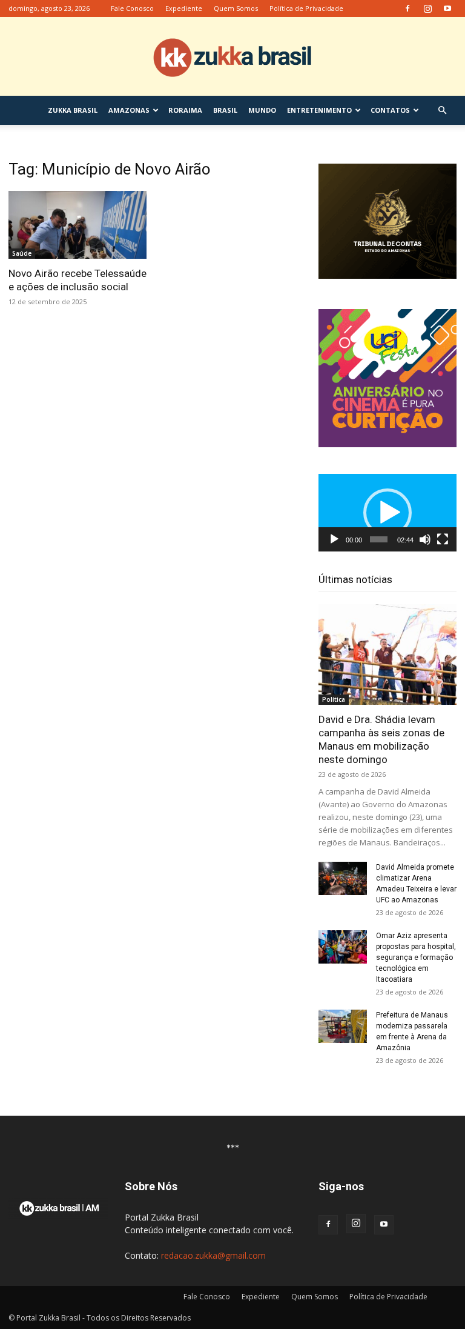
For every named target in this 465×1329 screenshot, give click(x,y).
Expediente (183, 8)
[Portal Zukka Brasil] (232, 57)
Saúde (21, 253)
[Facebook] (407, 8)
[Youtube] (447, 8)
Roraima (185, 110)
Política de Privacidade (306, 8)
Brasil (225, 110)
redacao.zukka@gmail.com (213, 1255)
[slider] (379, 539)
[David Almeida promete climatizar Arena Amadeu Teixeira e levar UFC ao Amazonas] (342, 878)
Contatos (390, 110)
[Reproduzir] (334, 539)
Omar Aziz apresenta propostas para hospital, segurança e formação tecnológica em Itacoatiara (416, 957)
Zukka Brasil (72, 110)
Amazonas (129, 110)
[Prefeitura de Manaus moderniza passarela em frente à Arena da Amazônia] (342, 1026)
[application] (387, 512)
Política (333, 699)
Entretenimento (319, 110)
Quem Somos (236, 8)
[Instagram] (427, 8)
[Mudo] (425, 539)
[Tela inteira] (443, 539)
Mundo (262, 110)
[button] (442, 110)
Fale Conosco (132, 8)
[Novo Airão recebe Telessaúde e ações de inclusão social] (77, 225)
